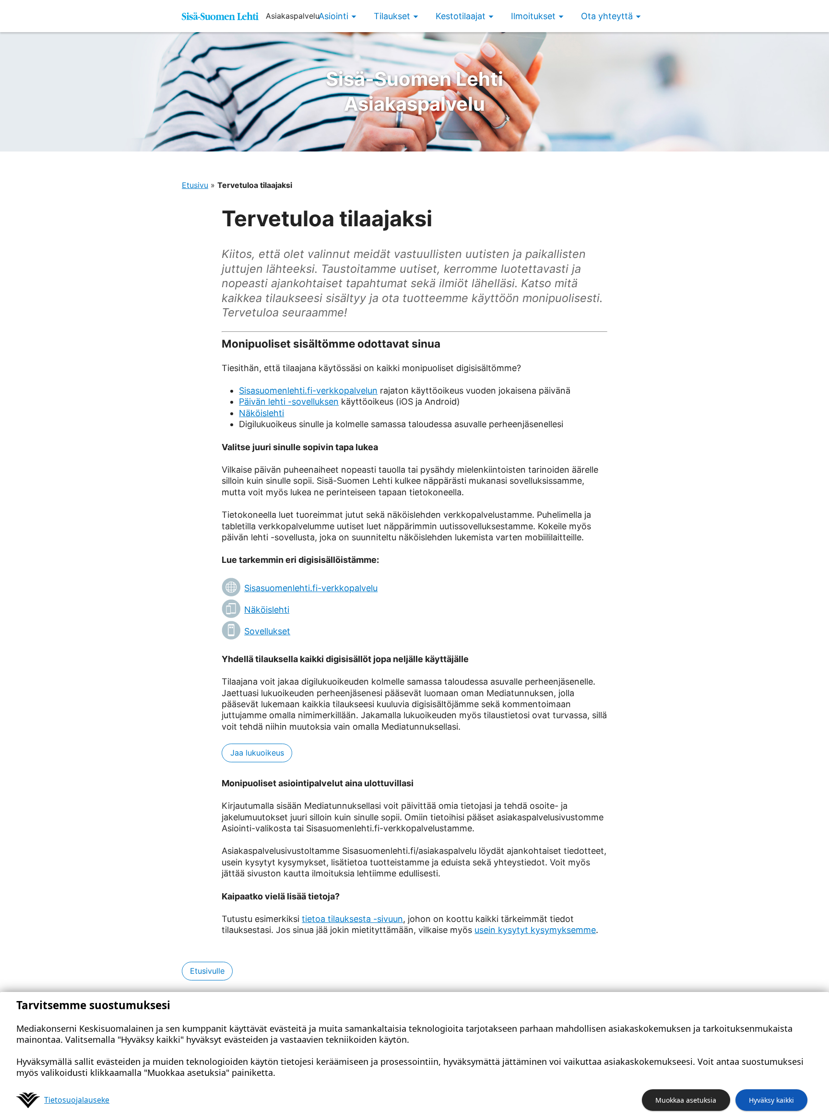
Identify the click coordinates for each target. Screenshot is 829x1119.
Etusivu (195, 185)
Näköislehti (261, 413)
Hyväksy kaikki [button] (771, 1100)
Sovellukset (267, 631)
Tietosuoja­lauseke (76, 1100)
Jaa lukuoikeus (257, 753)
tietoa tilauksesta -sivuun (352, 919)
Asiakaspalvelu (414, 91)
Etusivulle (207, 971)
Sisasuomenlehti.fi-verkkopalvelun (308, 390)
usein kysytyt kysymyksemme (535, 930)
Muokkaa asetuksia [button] (685, 1100)
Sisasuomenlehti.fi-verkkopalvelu (311, 588)
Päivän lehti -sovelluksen (289, 401)
